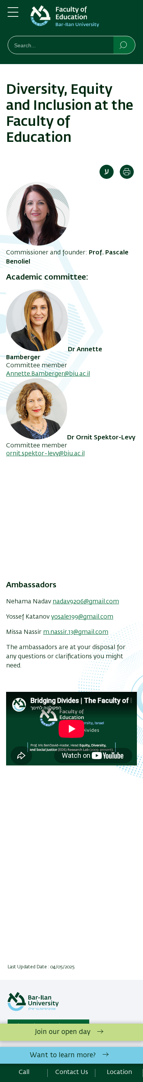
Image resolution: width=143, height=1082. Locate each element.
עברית (107, 172)
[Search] (123, 44)
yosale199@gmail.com (82, 617)
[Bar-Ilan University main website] (33, 1009)
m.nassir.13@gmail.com (75, 632)
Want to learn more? (63, 1055)
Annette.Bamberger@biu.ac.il (48, 374)
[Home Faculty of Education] (83, 19)
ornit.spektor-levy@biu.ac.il (45, 454)
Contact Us (71, 1072)
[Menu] (13, 15)
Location (119, 1072)
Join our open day (62, 1032)
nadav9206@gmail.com (86, 602)
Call (24, 1072)
